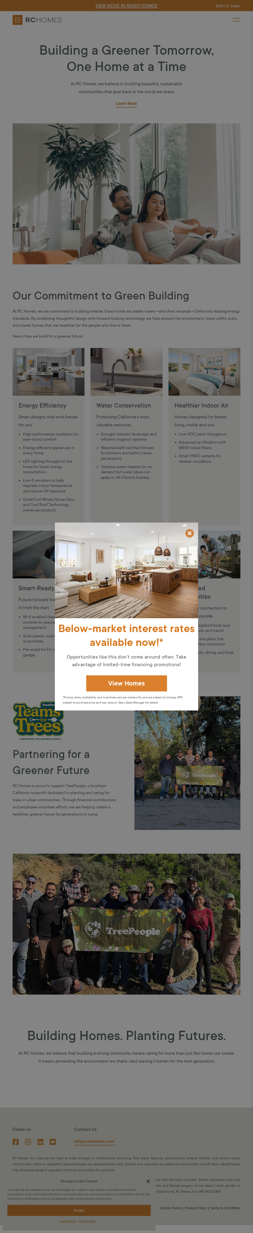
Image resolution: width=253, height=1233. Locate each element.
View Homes (126, 683)
